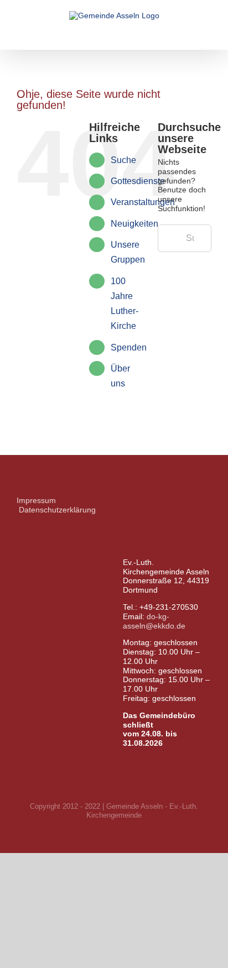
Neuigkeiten (134, 223)
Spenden (129, 347)
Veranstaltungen (143, 202)
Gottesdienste (138, 181)
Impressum (36, 500)
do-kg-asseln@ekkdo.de (154, 621)
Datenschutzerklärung (57, 509)
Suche (123, 160)
